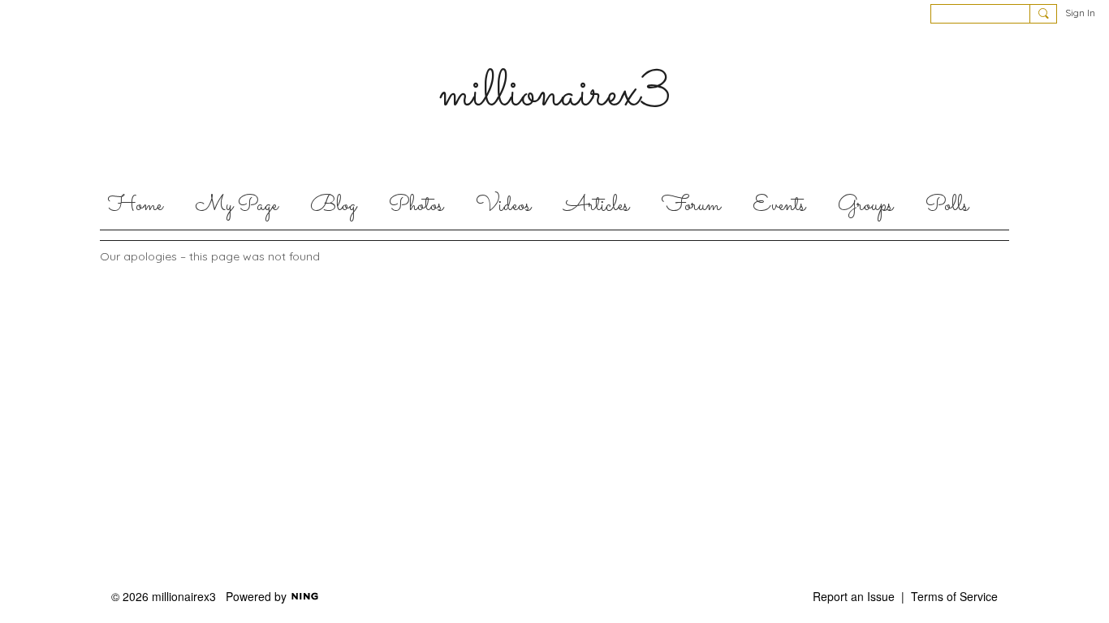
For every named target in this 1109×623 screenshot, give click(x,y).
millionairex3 (555, 94)
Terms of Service (954, 596)
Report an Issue (854, 596)
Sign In (1080, 12)
